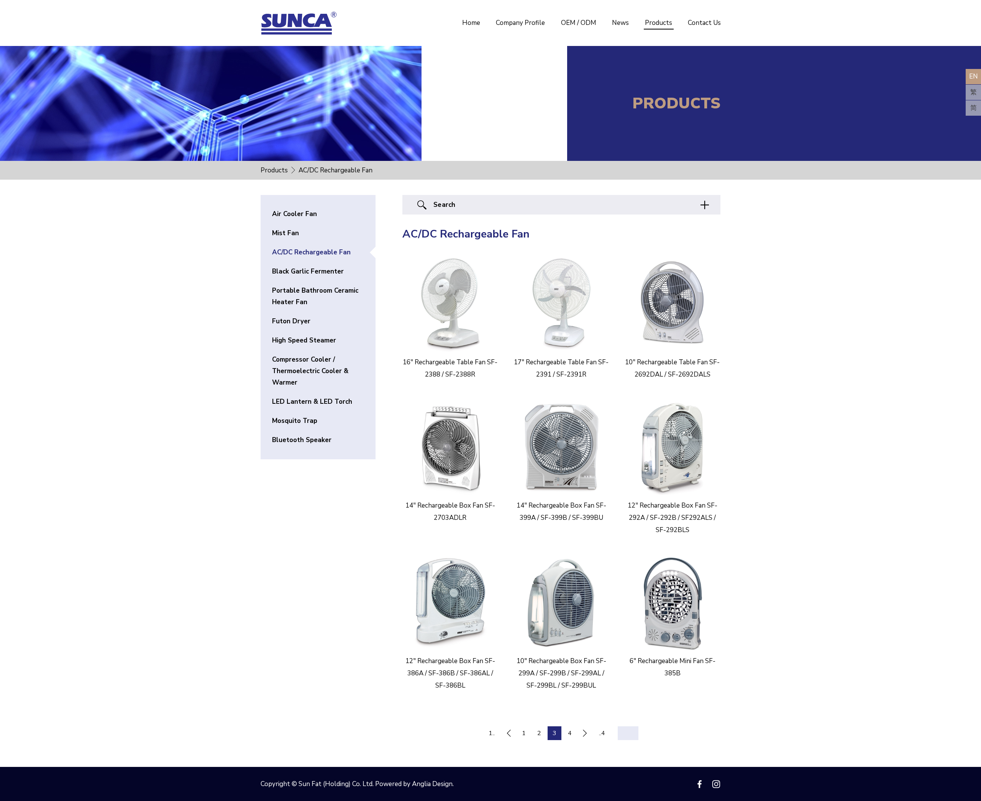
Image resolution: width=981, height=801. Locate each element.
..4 (602, 733)
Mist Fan (285, 233)
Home (471, 22)
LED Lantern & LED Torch (312, 401)
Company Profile (520, 22)
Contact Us (704, 22)
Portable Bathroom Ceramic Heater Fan (315, 296)
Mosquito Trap (294, 420)
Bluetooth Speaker (301, 440)
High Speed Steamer (304, 340)
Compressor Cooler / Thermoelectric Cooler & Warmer (310, 371)
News (620, 22)
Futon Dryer (291, 321)
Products (658, 22)
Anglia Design (432, 784)
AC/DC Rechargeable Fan (311, 252)
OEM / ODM (578, 22)
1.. (492, 733)
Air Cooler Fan (294, 214)
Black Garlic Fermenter (308, 271)
